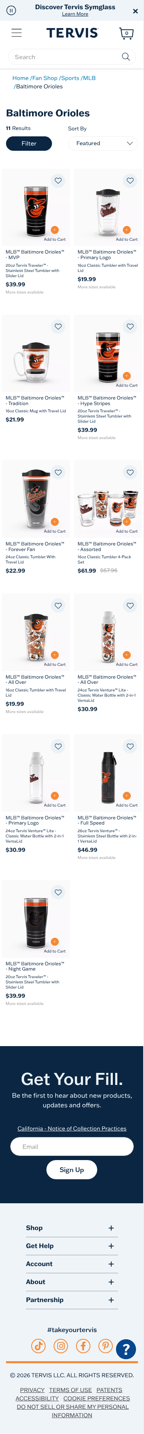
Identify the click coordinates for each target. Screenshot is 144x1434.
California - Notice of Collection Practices (72, 1128)
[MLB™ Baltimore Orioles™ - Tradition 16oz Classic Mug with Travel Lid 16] (36, 353)
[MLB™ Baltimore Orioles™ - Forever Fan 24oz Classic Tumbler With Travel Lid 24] (36, 499)
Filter (29, 143)
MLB (89, 78)
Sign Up (72, 1170)
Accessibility (37, 1398)
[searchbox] (72, 57)
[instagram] (61, 1346)
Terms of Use (70, 1390)
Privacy (32, 1390)
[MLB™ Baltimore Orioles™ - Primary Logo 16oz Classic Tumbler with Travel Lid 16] (108, 207)
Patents (109, 1390)
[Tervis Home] (72, 33)
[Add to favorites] (58, 181)
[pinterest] (105, 1346)
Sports (70, 78)
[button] (11, 10)
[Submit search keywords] (126, 57)
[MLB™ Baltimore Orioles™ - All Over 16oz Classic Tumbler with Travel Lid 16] (36, 632)
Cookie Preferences (96, 1398)
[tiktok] (38, 1346)
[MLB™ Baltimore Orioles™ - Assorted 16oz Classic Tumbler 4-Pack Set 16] (108, 499)
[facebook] (83, 1346)
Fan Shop (45, 78)
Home (20, 78)
